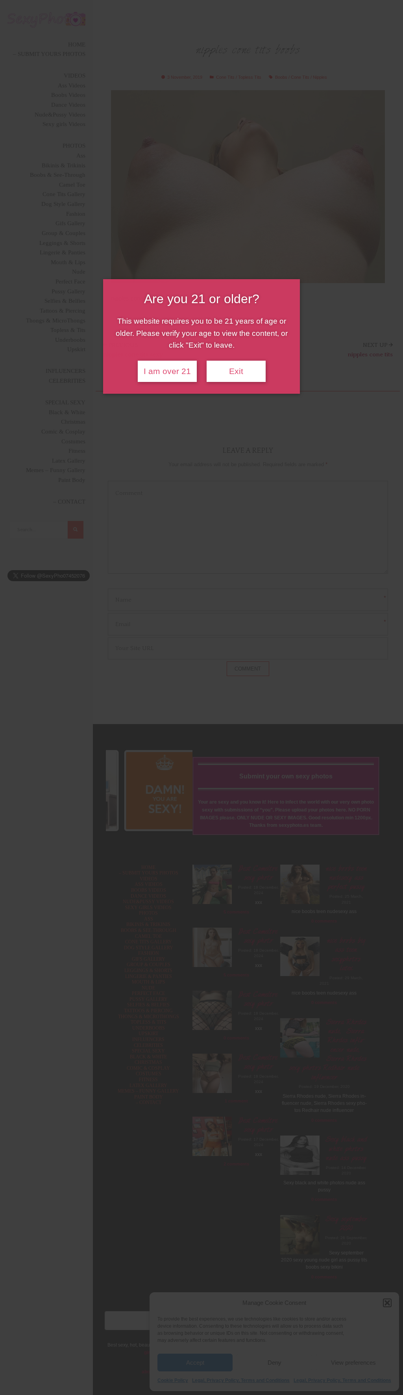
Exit (236, 371)
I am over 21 (167, 371)
